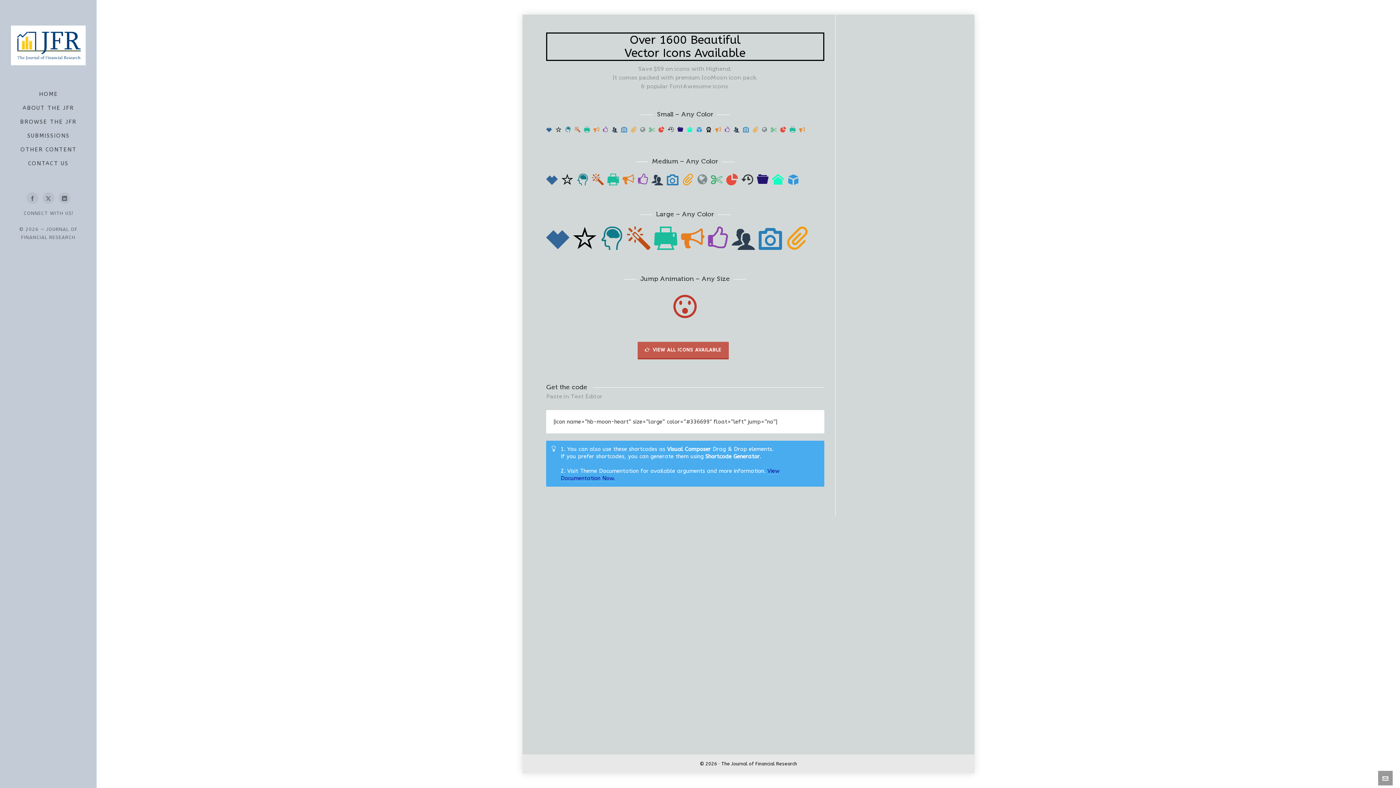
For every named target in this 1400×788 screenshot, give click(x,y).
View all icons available (687, 349)
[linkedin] (64, 198)
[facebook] (32, 198)
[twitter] (48, 198)
